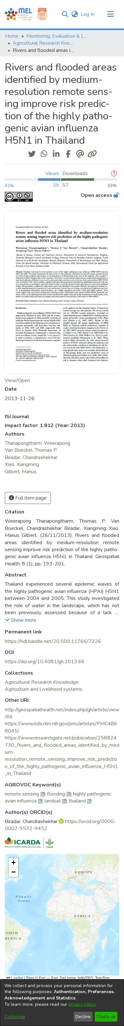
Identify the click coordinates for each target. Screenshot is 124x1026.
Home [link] (12, 36)
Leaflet (16, 977)
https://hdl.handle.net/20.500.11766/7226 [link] (53, 641)
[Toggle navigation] (110, 14)
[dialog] (62, 1002)
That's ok (105, 1017)
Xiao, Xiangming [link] (22, 464)
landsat (53, 800)
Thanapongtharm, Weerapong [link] (37, 443)
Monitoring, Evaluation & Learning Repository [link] (58, 36)
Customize (14, 1017)
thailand (77, 800)
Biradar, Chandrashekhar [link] (31, 457)
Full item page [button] (30, 497)
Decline (83, 1017)
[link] (42, 682)
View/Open (17, 380)
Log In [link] (88, 14)
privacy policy (81, 1004)
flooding (56, 793)
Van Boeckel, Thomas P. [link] (31, 450)
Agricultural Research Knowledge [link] (44, 43)
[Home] (18, 14)
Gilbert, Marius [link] (21, 471)
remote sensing (22, 793)
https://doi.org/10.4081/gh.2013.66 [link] (45, 661)
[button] (65, 14)
